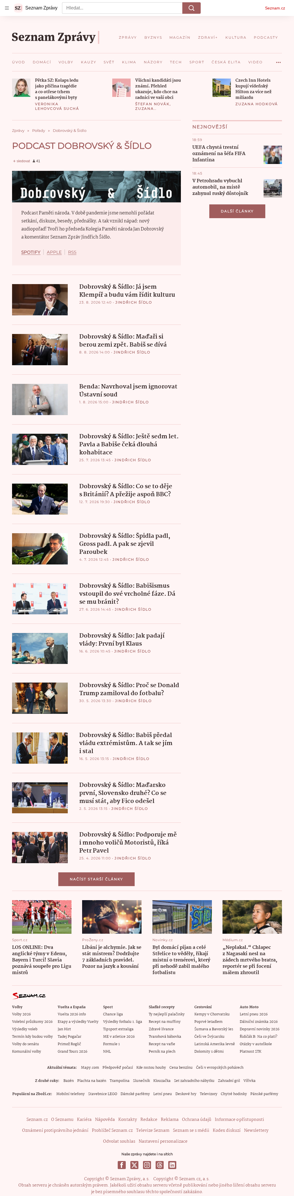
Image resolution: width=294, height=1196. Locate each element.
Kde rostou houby (151, 1068)
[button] (21, 88)
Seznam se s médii (191, 1130)
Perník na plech (162, 1052)
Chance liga (113, 1014)
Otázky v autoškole (256, 1044)
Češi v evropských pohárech (219, 1068)
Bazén (68, 1081)
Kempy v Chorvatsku (212, 1014)
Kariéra (84, 1119)
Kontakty (127, 1119)
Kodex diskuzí (227, 1130)
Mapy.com (90, 1068)
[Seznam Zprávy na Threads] (160, 1165)
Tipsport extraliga (118, 1029)
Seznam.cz (275, 8)
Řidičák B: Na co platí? (258, 1037)
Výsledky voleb (24, 1029)
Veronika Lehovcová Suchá (57, 106)
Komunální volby (26, 1052)
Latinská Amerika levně (214, 1044)
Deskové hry (185, 1094)
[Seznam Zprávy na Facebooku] (122, 1165)
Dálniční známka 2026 (259, 1022)
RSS (72, 252)
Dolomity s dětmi (209, 1052)
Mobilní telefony (70, 1094)
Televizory (208, 1094)
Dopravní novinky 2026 (259, 1029)
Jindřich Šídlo (133, 302)
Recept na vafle (162, 1044)
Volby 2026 (21, 1014)
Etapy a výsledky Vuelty (78, 1022)
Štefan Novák (152, 104)
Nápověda (105, 1119)
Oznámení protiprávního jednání (55, 1130)
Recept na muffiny (165, 1022)
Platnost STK (250, 1052)
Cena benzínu (181, 1068)
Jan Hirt (64, 1029)
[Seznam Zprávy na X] (134, 1165)
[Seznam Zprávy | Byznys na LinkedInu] (172, 1165)
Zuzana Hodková (256, 104)
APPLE (54, 252)
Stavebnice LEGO (102, 1094)
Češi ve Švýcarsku (209, 1037)
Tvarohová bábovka (165, 1037)
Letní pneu (162, 1094)
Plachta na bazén (91, 1081)
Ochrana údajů (196, 1119)
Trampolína (119, 1081)
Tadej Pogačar (69, 1037)
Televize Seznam (152, 1130)
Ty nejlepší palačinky (167, 1014)
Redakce (148, 1119)
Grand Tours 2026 (72, 1052)
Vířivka (249, 1081)
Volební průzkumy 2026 (32, 1022)
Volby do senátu (25, 1044)
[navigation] (6, 8)
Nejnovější (210, 127)
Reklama (170, 1119)
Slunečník (141, 1081)
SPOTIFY (30, 252)
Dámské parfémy (135, 1094)
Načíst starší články (96, 879)
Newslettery (256, 1130)
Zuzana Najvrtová (148, 110)
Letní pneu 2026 (254, 1014)
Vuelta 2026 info (72, 1014)
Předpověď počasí (117, 1068)
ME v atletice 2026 (119, 1037)
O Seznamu (62, 1119)
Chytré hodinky (234, 1094)
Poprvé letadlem (208, 1022)
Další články (237, 211)
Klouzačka (162, 1081)
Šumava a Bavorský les (213, 1029)
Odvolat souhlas (119, 1141)
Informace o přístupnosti (239, 1119)
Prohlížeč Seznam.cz (112, 1130)
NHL (107, 1052)
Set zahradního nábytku (194, 1081)
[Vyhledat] (191, 8)
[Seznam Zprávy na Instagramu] (147, 1165)
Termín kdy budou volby (32, 1037)
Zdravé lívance (161, 1029)
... (278, 60)
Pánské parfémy (264, 1094)
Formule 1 (111, 1044)
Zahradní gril (229, 1081)
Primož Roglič (69, 1044)
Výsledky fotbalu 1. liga (122, 1022)
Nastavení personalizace (163, 1141)
